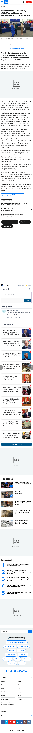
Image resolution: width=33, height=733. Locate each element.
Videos (19, 695)
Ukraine (11, 650)
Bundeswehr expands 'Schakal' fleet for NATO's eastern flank (12, 215)
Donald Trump (23, 646)
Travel (19, 692)
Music (17, 659)
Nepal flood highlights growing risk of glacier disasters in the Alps (14, 209)
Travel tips (23, 654)
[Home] (1, 6)
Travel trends (11, 654)
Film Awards (7, 226)
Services (3, 711)
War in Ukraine (9, 646)
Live (29, 2)
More (2, 715)
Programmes (5, 699)
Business (3, 684)
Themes (3, 677)
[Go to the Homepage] (6, 2)
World (19, 681)
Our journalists (22, 699)
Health (3, 692)
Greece (26, 659)
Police (22, 663)
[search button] (30, 631)
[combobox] (16, 631)
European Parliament (10, 222)
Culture (21, 650)
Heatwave (7, 659)
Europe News (13, 6)
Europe (6, 6)
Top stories (7, 479)
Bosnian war (25, 222)
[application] (16, 28)
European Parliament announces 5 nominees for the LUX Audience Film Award (14, 203)
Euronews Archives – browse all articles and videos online (7, 704)
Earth (2, 688)
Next (19, 688)
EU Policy (12, 663)
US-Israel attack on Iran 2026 (16, 642)
